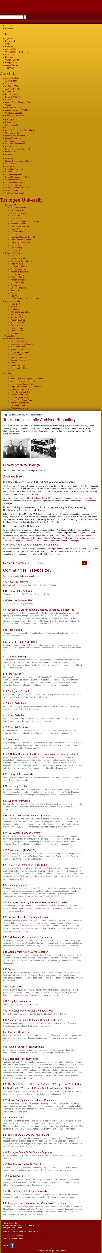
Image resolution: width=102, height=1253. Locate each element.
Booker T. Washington (20, 402)
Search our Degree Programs (23, 261)
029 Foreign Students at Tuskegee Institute (26, 917)
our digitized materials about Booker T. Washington (58, 540)
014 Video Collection (14, 715)
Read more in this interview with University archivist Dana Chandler (31, 522)
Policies (8, 154)
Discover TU (10, 205)
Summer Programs (19, 341)
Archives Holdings (27, 470)
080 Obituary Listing (13, 1117)
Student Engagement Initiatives (18, 177)
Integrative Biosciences (15, 143)
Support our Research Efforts (23, 381)
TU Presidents (17, 250)
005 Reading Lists (12, 629)
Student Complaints (13, 174)
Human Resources (13, 138)
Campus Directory (12, 59)
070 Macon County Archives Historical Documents (29, 1100)
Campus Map (11, 62)
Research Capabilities (20, 346)
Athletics (8, 25)
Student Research (18, 357)
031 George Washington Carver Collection (25, 951)
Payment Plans (17, 327)
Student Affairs (11, 171)
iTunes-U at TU (11, 146)
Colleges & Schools (13, 107)
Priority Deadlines (18, 322)
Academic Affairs (12, 78)
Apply (7, 1)
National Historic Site (19, 394)
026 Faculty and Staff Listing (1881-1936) (25, 865)
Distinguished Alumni (19, 408)
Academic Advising (18, 319)
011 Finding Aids (12, 673)
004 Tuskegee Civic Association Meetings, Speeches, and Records (38, 609)
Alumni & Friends (12, 88)
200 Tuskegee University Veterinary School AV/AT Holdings (34, 1203)
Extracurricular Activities (21, 239)
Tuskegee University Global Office (25, 237)
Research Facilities (19, 368)
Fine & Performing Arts (20, 242)
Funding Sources (18, 354)
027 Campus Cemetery (15, 885)
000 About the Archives (15, 581)
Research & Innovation (14, 338)
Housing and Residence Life (17, 135)
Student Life (10, 335)
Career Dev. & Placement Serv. (18, 102)
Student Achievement (14, 169)
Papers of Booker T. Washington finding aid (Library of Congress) (63, 538)
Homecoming (16, 247)
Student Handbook (13, 179)
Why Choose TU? (18, 210)
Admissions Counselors (20, 311)
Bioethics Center (12, 94)
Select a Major (17, 309)
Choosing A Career (19, 213)
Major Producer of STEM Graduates (26, 386)
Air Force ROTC (12, 86)
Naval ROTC (10, 151)
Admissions (10, 83)
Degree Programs (18, 269)
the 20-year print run (66, 486)
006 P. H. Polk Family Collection (20, 641)
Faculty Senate (11, 124)
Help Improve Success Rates (23, 384)
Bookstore (9, 54)
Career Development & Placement (25, 298)
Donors (14, 234)
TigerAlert (9, 67)
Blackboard (10, 41)
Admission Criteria (18, 317)
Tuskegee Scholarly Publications (18, 187)
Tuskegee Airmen (18, 405)
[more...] (58, 554)
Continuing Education (14, 112)
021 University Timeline (15, 786)
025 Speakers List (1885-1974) (19, 850)
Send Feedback (17, 1238)
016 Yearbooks (11, 739)
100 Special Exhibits (14, 1176)
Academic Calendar (13, 49)
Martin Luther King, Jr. (71, 519)
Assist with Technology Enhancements (27, 378)
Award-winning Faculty (20, 352)
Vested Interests (17, 349)
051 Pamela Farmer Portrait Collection (23, 1046)
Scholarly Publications (20, 360)
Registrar (9, 158)
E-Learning (10, 122)
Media (7, 23)
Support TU (10, 373)
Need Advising (17, 263)
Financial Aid (10, 127)
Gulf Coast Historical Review (43, 498)
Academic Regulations (20, 271)
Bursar (8, 99)
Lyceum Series (17, 245)
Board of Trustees (12, 96)
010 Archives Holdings (15, 656)
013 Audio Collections (14, 703)
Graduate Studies (12, 133)
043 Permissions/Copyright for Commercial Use (28, 1010)
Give (7, 4)
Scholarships (10, 163)
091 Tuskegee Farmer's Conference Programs (27, 1152)
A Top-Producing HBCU (20, 392)
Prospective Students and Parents (25, 221)
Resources (9, 28)
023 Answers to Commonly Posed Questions (27, 815)
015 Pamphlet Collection (16, 727)
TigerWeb (9, 20)
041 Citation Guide (13, 986)
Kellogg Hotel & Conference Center (20, 149)
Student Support (17, 290)
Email (7, 43)
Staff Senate (10, 166)
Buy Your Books (17, 314)
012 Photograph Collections (18, 691)
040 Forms (9, 969)
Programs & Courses (14, 253)
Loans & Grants (17, 330)
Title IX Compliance (13, 185)
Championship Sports (20, 397)
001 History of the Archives (17, 591)
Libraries (9, 57)
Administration (11, 80)
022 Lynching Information (16, 800)
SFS (12, 370)
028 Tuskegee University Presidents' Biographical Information (35, 902)
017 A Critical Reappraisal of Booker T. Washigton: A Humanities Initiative (42, 754)
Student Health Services (15, 182)
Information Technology (15, 141)
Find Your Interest (18, 258)
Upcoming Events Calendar (16, 51)
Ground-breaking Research (22, 344)
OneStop (9, 46)
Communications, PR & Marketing (19, 110)
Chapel (8, 104)
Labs (13, 362)
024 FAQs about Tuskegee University (22, 832)
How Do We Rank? (19, 218)
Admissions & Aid (12, 301)
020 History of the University (18, 774)
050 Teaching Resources (16, 1032)
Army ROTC (10, 91)
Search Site (5, 13)
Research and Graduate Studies (18, 161)
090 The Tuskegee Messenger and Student (26, 1134)
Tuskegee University (21, 199)
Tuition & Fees (17, 325)
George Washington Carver (22, 400)
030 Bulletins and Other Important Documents (27, 937)
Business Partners (18, 223)
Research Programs (19, 365)
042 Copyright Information (17, 1001)
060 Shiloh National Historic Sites (21, 1058)
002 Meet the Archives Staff (18, 600)
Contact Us (7, 1238)
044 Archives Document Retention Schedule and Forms (32, 1020)
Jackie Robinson (54, 519)
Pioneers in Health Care (21, 389)
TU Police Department (14, 193)
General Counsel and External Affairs (20, 130)
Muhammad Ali (90, 519)
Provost (14, 255)
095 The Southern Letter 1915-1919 (22, 1164)
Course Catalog (11, 65)
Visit (7, 6)
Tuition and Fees (12, 190)
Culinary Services (12, 119)
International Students (20, 226)
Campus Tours (17, 231)
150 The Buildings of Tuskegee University (25, 1191)
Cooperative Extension (14, 115)
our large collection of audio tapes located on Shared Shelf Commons (57, 548)
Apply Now (15, 306)
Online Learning (17, 215)
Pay (6, 9)
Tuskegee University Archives (57, 1251)
